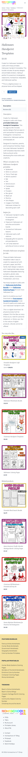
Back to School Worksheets (11, 689)
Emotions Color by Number (11, 672)
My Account (9, 723)
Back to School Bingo (9, 692)
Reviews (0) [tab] (7, 109)
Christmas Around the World (11, 703)
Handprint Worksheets (19, 100)
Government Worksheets (10, 648)
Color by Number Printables (11, 653)
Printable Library (10, 725)
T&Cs (6, 720)
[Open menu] (25, 3)
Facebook (8, 741)
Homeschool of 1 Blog (12, 736)
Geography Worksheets (9, 651)
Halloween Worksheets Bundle (13, 401)
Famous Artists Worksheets (11, 643)
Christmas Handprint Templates (13, 436)
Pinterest (8, 738)
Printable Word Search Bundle (13, 510)
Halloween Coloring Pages (12, 472)
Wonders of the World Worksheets (13, 670)
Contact (7, 733)
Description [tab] (7, 106)
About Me (8, 728)
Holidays (9, 98)
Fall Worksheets (9, 100)
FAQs (6, 717)
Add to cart (12, 92)
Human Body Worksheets (10, 646)
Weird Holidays (10, 744)
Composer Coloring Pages (10, 675)
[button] (24, 14)
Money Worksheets (8, 677)
